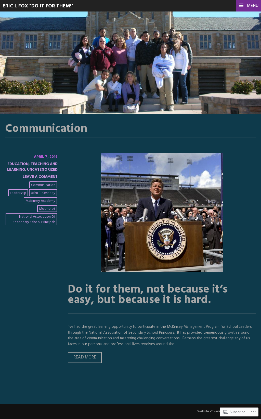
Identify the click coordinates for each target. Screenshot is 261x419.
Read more (82, 358)
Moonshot (47, 209)
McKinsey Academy (40, 201)
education (18, 164)
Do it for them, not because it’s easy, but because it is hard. (148, 295)
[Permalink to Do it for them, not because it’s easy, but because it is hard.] (162, 271)
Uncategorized (42, 170)
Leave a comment (40, 177)
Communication (43, 185)
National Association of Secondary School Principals (34, 219)
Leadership (18, 193)
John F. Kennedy (43, 193)
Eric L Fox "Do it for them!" (38, 6)
